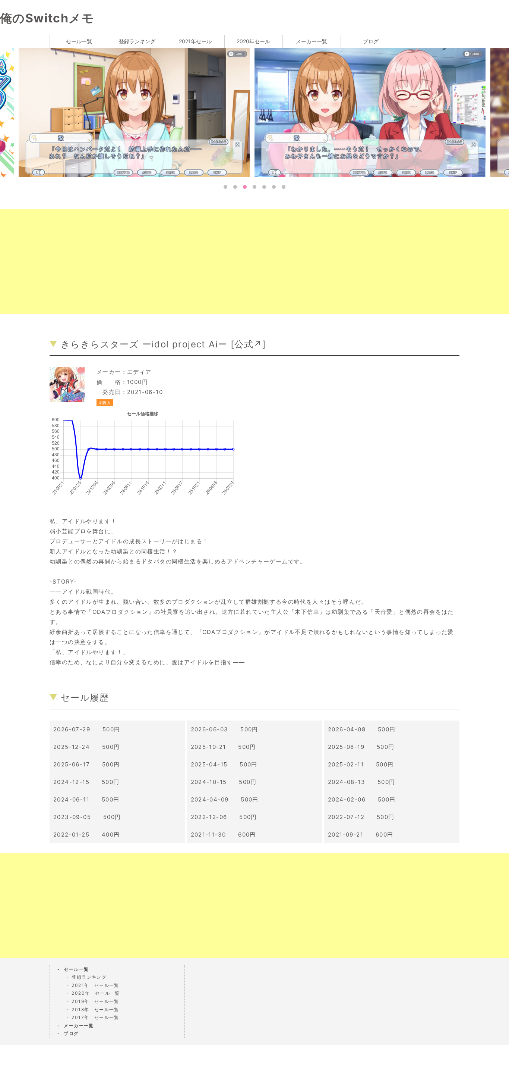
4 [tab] (254, 187)
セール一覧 (79, 41)
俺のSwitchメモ (47, 18)
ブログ (371, 41)
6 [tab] (274, 187)
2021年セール (195, 41)
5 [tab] (264, 187)
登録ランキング (137, 41)
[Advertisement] (223, 261)
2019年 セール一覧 (95, 1001)
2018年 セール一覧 (95, 1009)
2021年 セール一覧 (95, 985)
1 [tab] (225, 187)
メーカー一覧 (311, 41)
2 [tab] (235, 187)
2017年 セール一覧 (95, 1017)
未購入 (104, 402)
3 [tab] (245, 187)
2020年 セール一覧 (96, 993)
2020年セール (253, 41)
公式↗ (248, 344)
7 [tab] (283, 187)
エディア (139, 371)
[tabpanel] (372, 112)
